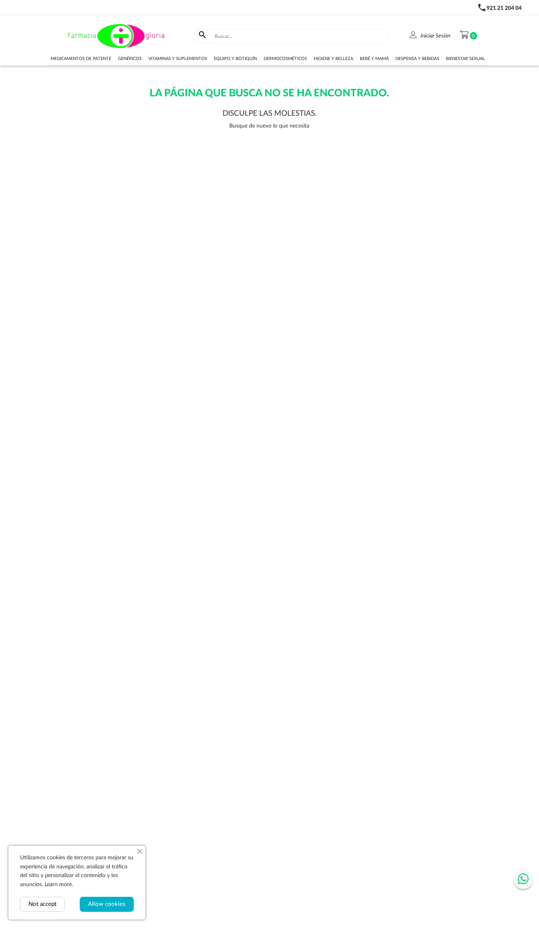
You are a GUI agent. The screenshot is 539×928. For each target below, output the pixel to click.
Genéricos (130, 58)
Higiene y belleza (333, 58)
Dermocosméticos (285, 58)
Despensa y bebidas (417, 58)
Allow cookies (106, 904)
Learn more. (59, 884)
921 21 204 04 (504, 8)
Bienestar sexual (465, 58)
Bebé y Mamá (374, 58)
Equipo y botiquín (235, 58)
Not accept (42, 904)
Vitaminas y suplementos (177, 58)
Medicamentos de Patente (81, 58)
